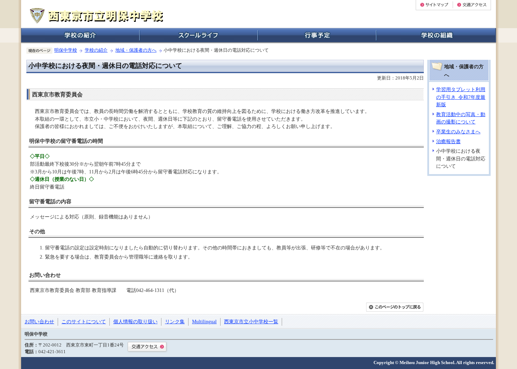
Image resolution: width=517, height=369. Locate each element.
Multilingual (204, 321)
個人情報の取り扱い (135, 321)
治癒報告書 (448, 141)
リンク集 (175, 321)
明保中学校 (65, 50)
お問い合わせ (39, 321)
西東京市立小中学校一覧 (251, 321)
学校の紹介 (96, 50)
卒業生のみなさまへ (458, 131)
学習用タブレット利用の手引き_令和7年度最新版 (460, 97)
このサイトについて (84, 321)
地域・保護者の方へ (136, 50)
